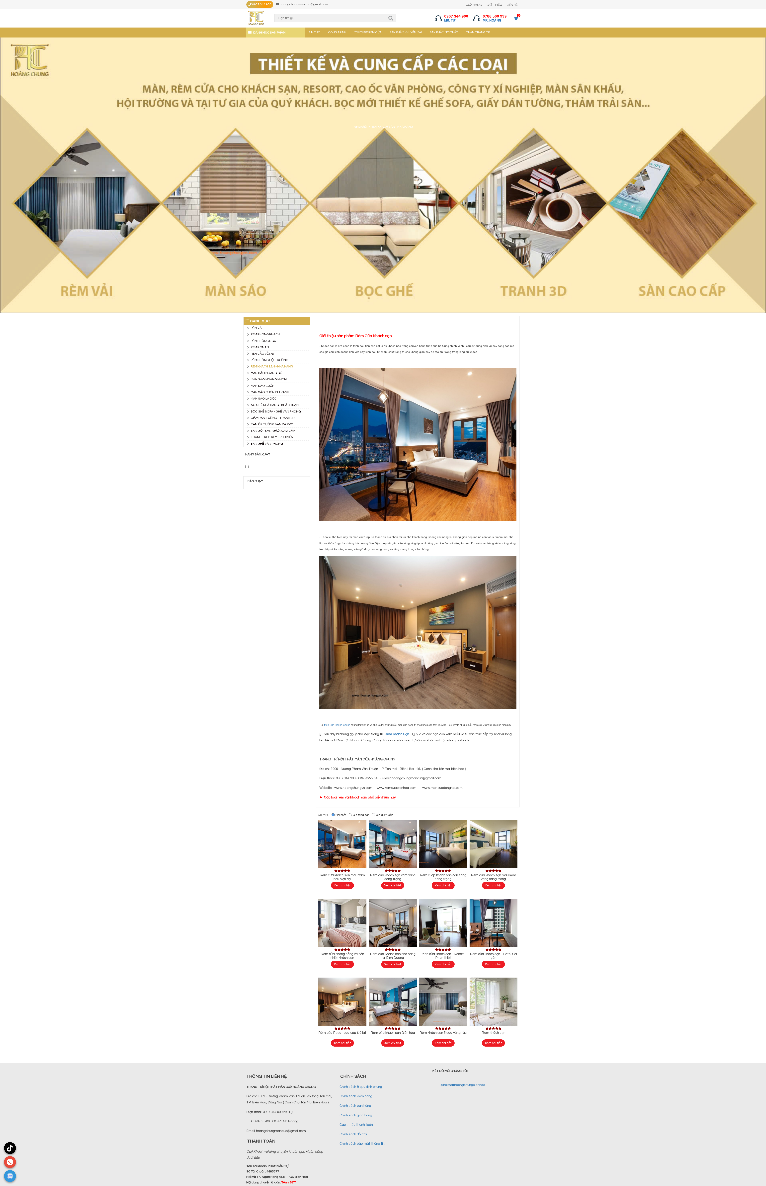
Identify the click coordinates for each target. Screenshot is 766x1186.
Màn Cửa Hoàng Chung (337, 725)
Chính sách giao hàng (356, 1115)
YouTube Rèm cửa (368, 32)
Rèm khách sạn (493, 1033)
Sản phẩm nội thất (444, 32)
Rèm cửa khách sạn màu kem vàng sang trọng (493, 877)
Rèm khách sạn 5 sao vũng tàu (443, 1033)
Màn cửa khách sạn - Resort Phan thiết (443, 956)
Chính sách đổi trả (353, 1134)
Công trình (337, 32)
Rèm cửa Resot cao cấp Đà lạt (342, 1033)
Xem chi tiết (342, 885)
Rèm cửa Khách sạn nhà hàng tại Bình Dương (393, 956)
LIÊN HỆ (512, 4)
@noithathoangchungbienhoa (462, 1084)
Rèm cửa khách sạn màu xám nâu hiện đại (342, 877)
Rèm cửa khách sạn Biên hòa (393, 1033)
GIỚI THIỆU (494, 4)
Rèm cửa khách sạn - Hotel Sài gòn (493, 956)
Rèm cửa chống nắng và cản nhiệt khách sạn (342, 956)
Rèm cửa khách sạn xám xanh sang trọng (393, 877)
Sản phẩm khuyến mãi (406, 32)
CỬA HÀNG (474, 4)
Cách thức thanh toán (356, 1125)
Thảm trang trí (478, 32)
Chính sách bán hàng (355, 1106)
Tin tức (314, 32)
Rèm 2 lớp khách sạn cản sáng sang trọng (443, 877)
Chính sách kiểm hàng (356, 1096)
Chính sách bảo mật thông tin (362, 1144)
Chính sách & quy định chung (361, 1087)
